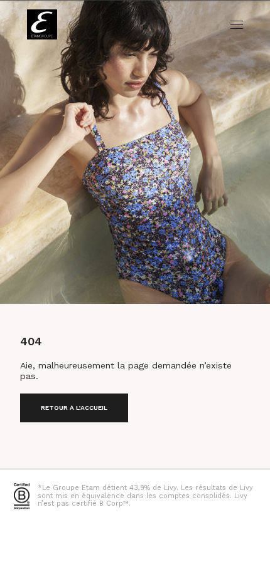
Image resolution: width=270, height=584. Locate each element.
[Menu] (236, 25)
